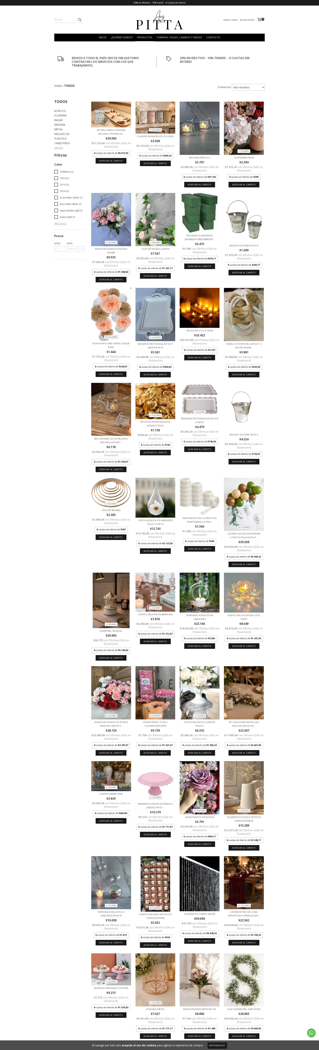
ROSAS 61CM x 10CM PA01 (199, 817)
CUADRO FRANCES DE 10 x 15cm (155, 136)
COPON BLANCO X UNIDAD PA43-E (199, 724)
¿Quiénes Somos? (122, 37)
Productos (144, 37)
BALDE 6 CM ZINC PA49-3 (244, 245)
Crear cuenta (230, 20)
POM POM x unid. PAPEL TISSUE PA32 (111, 345)
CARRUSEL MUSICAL (111, 630)
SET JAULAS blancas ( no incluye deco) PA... (244, 724)
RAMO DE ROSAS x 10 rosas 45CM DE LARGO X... (111, 724)
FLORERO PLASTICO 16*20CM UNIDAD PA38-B (244, 819)
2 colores (155, 242)
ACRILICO (60, 111)
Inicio (103, 37)
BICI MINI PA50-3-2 (199, 157)
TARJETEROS (62, 143)
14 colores (244, 527)
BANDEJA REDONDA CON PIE (111, 988)
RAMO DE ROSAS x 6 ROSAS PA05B (111, 250)
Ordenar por (224, 87)
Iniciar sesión (247, 20)
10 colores (199, 810)
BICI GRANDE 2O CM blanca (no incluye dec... (111, 440)
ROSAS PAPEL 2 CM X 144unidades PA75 (155, 724)
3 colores (111, 503)
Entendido (217, 1045)
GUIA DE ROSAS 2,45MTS (155, 248)
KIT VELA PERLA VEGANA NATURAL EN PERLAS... (111, 132)
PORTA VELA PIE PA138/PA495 (155, 614)
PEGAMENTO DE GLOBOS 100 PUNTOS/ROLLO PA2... (199, 520)
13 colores (244, 905)
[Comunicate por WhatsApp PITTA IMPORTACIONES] (311, 1033)
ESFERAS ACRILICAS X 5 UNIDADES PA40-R (111, 913)
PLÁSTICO (60, 138)
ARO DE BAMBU (111, 510)
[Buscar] (79, 19)
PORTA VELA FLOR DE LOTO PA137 (244, 617)
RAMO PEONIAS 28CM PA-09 (199, 1009)
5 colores (244, 151)
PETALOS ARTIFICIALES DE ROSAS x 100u (155, 423)
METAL (58, 129)
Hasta (69, 243)
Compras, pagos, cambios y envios (179, 37)
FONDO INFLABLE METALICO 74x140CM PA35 (155, 916)
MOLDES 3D (61, 134)
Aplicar (82, 249)
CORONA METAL (155, 1009)
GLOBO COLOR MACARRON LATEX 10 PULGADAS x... (244, 535)
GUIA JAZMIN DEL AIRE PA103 (243, 1009)
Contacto (213, 37)
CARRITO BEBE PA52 (111, 793)
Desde (57, 243)
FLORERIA (60, 115)
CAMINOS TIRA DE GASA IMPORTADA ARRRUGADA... (244, 913)
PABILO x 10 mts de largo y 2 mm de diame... (244, 345)
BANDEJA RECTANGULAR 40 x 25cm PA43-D (155, 345)
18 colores (111, 337)
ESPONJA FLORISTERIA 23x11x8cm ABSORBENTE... (199, 237)
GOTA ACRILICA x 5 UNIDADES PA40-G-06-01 (155, 522)
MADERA (59, 124)
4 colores (155, 130)
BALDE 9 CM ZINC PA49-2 (244, 434)
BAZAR (58, 120)
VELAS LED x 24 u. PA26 (199, 330)
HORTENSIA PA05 (244, 157)
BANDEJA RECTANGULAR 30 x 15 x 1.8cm (199, 420)
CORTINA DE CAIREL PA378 (199, 914)
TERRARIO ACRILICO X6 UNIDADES (199, 617)
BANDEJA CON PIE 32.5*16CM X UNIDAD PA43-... (155, 805)
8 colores (111, 715)
